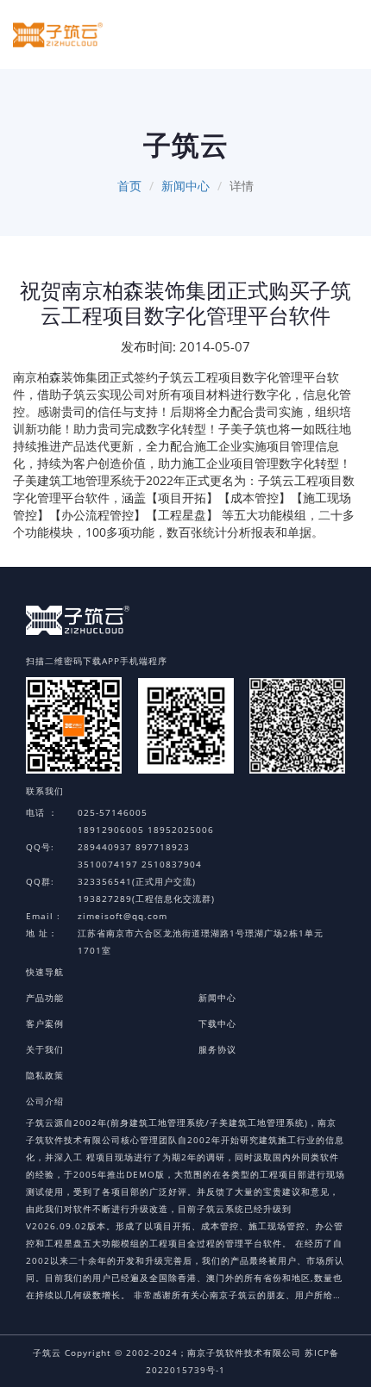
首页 (129, 185)
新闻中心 (185, 185)
